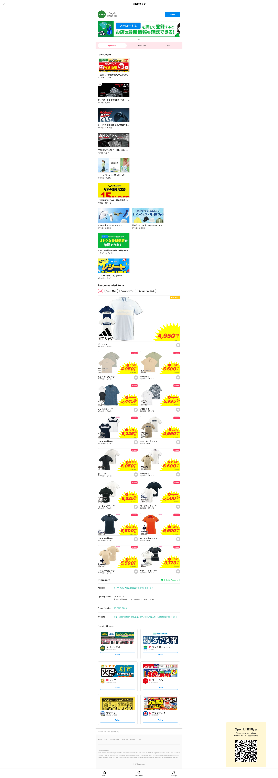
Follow (172, 15)
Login (139, 739)
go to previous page (4, 4)
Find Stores (139, 775)
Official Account (171, 580)
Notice (100, 739)
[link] (102, 14)
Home (104, 775)
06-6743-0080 (120, 608)
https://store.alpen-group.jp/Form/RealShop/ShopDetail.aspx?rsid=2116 (145, 617)
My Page (174, 775)
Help (106, 739)
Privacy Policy (114, 739)
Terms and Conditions (128, 739)
